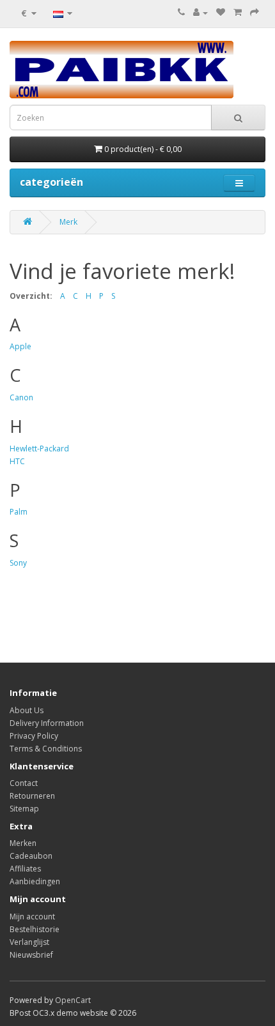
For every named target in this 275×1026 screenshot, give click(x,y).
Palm (19, 511)
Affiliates (25, 868)
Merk (68, 221)
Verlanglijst (29, 942)
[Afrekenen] (254, 12)
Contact (24, 783)
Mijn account (32, 916)
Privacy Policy (34, 735)
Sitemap (24, 808)
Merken (23, 843)
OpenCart (73, 1000)
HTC (17, 461)
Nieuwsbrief (31, 954)
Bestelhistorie (34, 929)
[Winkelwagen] (237, 12)
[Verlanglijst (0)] (220, 12)
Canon (21, 397)
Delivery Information (47, 723)
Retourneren (32, 795)
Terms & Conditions (46, 748)
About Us (26, 710)
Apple (20, 346)
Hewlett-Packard (39, 448)
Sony (18, 562)
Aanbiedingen (35, 881)
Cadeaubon (31, 855)
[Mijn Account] (200, 12)
